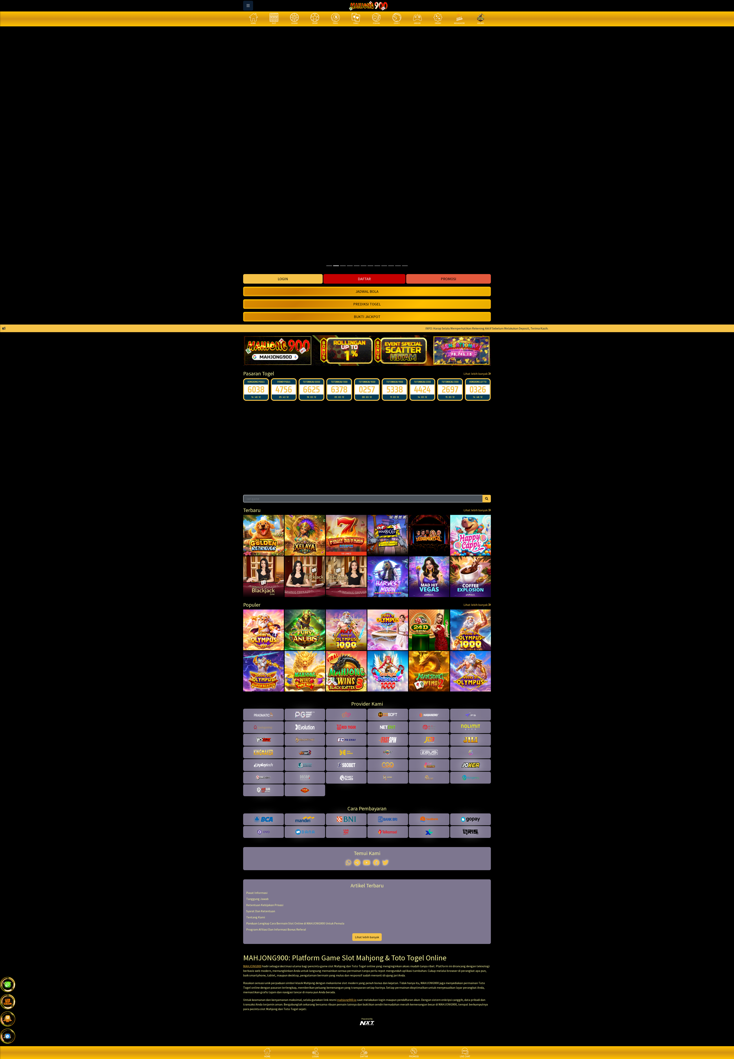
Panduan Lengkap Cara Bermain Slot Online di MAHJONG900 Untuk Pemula (295, 923)
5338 (367, 389)
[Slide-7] (377, 266)
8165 (478, 389)
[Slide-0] (329, 266)
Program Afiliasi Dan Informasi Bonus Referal (276, 929)
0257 (339, 389)
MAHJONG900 (252, 966)
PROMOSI (448, 278)
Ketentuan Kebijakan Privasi (264, 905)
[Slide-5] (363, 266)
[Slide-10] (398, 266)
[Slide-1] (336, 266)
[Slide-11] (405, 266)
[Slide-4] (357, 266)
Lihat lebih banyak (476, 374)
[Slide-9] (391, 266)
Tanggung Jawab (257, 899)
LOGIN (283, 278)
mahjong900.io (346, 1000)
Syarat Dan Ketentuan (260, 911)
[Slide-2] (343, 266)
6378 (311, 389)
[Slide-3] (350, 266)
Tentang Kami (255, 917)
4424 (394, 389)
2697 (422, 389)
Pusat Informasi (256, 893)
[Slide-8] (384, 266)
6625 (283, 389)
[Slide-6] (370, 266)
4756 (256, 389)
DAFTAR (364, 278)
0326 (450, 389)
